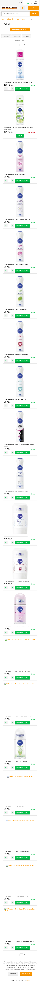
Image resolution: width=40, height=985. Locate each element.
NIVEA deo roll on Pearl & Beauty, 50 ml (16, 626)
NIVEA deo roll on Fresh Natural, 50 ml (16, 851)
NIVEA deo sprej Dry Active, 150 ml (15, 399)
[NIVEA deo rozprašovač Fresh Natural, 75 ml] (20, 64)
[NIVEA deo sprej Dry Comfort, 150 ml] (20, 336)
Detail (20, 136)
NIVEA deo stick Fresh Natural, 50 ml (16, 536)
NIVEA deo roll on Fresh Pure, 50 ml (15, 761)
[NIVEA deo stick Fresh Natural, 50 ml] (20, 518)
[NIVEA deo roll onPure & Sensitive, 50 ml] (20, 653)
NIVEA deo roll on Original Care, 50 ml (16, 896)
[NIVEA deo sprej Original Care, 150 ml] (20, 473)
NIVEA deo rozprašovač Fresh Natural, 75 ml (18, 82)
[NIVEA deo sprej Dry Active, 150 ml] (20, 381)
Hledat (34, 13)
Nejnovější (6, 36)
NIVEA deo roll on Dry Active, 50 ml (15, 806)
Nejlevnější (16, 36)
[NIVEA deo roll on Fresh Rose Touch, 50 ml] (20, 698)
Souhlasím (26, 974)
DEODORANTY (21, 19)
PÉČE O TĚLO (10, 19)
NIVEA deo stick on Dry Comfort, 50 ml (16, 581)
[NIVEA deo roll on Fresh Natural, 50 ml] (20, 833)
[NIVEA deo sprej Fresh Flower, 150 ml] (20, 246)
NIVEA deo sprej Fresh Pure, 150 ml (15, 309)
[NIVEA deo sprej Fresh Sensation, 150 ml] (20, 201)
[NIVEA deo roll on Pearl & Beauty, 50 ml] (20, 608)
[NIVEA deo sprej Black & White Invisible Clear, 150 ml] (20, 426)
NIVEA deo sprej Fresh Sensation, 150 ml (17, 219)
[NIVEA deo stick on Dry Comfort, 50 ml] (20, 563)
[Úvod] (9, 7)
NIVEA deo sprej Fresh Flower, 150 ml (16, 264)
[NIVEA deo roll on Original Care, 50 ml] (20, 878)
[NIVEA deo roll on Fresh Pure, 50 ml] (20, 743)
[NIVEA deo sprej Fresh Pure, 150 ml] (20, 291)
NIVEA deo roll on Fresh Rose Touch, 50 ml (17, 716)
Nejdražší (26, 36)
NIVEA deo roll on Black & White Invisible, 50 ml (19, 941)
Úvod (2, 19)
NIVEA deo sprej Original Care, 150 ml (16, 491)
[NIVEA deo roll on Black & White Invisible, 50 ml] (20, 923)
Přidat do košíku (22, 89)
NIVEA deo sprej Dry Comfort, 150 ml (16, 354)
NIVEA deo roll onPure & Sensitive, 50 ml (17, 671)
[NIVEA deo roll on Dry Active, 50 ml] (20, 788)
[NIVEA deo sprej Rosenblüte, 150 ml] (20, 156)
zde (28, 980)
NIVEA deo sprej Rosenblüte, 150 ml (15, 174)
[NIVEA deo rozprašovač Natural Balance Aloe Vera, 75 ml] (20, 109)
